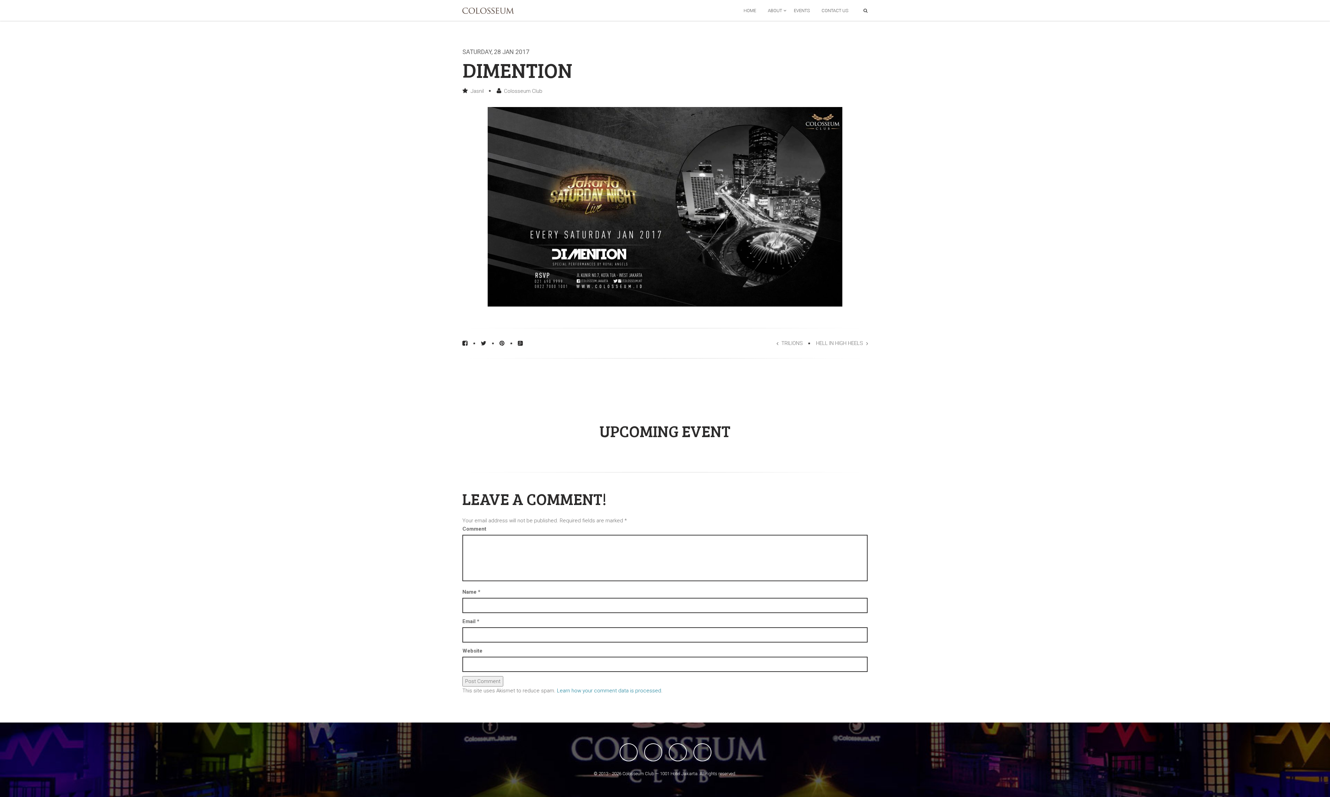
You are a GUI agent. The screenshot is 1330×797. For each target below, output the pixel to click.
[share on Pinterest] (502, 343)
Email (470, 621)
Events (802, 10)
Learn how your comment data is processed (609, 691)
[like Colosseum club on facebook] (629, 752)
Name (471, 592)
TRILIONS (792, 343)
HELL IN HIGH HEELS (839, 343)
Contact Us (835, 10)
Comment (474, 529)
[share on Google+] (520, 343)
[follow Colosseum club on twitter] (653, 752)
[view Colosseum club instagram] (702, 752)
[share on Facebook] (465, 343)
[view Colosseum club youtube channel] (678, 752)
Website (472, 651)
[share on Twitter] (483, 343)
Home (750, 10)
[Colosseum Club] (488, 11)
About (775, 10)
